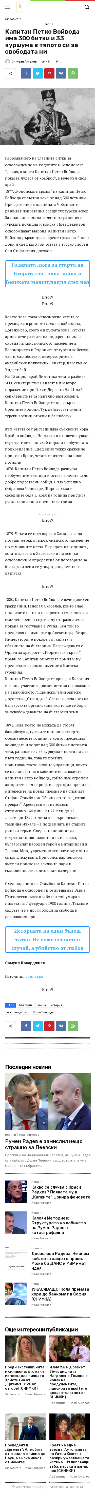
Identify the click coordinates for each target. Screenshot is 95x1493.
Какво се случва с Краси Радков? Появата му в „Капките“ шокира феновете (60, 1192)
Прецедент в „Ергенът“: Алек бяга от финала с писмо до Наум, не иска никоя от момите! (25, 1453)
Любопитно (13, 19)
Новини (10, 1134)
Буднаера (34, 976)
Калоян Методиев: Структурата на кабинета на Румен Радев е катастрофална (58, 1225)
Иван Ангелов (26, 61)
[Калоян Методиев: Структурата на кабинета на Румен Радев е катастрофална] (16, 1222)
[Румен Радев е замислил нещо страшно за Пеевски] (48, 1101)
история (56, 1005)
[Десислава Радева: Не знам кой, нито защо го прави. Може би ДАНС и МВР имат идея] (16, 1258)
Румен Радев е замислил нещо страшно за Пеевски (44, 1144)
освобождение (17, 1012)
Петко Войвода (43, 1012)
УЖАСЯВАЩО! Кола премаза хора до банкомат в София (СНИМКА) (60, 1294)
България (25, 1005)
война (41, 1005)
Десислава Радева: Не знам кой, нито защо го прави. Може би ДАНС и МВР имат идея (60, 1261)
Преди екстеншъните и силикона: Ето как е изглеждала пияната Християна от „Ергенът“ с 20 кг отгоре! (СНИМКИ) (24, 1378)
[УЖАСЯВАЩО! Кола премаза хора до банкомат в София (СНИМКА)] (16, 1294)
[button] (86, 7)
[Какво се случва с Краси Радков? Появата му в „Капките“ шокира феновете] (16, 1192)
